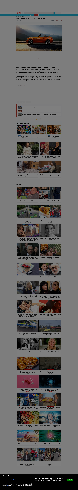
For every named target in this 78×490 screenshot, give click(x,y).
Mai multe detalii (11, 479)
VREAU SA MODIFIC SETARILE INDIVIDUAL (69, 482)
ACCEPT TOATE (69, 479)
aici (7, 485)
